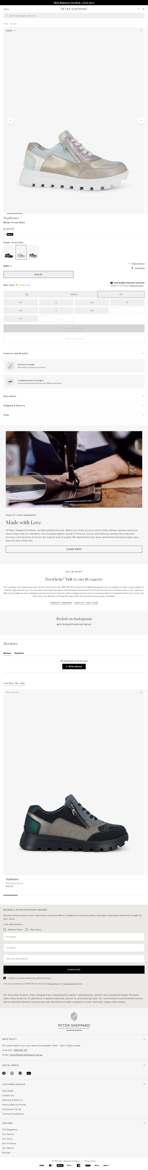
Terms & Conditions (13, 1113)
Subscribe (74, 969)
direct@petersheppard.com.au (26, 1054)
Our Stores (8, 1134)
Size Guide (140, 268)
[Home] (74, 9)
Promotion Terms (11, 1109)
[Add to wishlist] (141, 30)
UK (121, 294)
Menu (6, 9)
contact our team (86, 603)
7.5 (20, 318)
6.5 (91, 310)
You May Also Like (14, 683)
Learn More (74, 549)
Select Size (74, 328)
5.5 (20, 310)
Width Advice (138, 263)
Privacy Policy (53, 984)
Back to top (125, 1163)
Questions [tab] (19, 654)
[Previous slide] (10, 120)
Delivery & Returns (12, 1100)
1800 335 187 (20, 1050)
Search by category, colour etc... (23, 15)
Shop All (13, 24)
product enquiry (61, 603)
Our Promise (9, 1143)
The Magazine (9, 1129)
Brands (6, 1152)
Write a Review (76, 667)
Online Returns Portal (14, 1104)
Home (5, 24)
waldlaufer (11, 218)
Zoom (9, 30)
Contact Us (8, 1095)
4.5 (91, 302)
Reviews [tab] (7, 654)
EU (27, 294)
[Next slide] (141, 120)
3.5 (20, 302)
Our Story (7, 1138)
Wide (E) (38, 274)
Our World (8, 1148)
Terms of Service (70, 984)
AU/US (74, 294)
